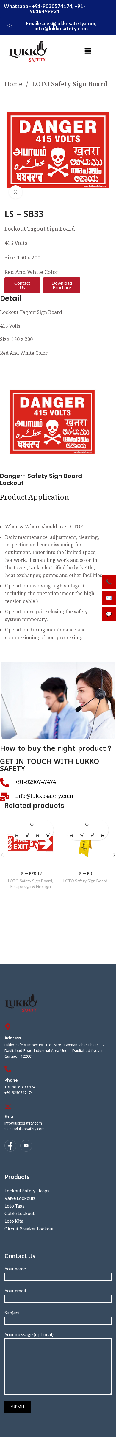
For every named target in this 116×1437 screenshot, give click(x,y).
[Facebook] (10, 1146)
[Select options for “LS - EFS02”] (38, 835)
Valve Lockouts (20, 1198)
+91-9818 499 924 (19, 1087)
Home (14, 85)
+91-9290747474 (18, 1092)
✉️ (109, 598)
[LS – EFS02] (30, 843)
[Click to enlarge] (15, 192)
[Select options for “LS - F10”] (93, 835)
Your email (15, 1290)
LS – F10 (85, 874)
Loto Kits (13, 1221)
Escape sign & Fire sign (30, 886)
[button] (88, 51)
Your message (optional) (29, 1334)
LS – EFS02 (30, 874)
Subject (12, 1312)
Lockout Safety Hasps (26, 1190)
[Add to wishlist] (32, 825)
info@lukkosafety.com (23, 1123)
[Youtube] (26, 1146)
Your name (15, 1268)
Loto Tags (14, 1205)
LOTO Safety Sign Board (69, 85)
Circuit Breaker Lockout (29, 1228)
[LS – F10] (85, 843)
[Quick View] (27, 835)
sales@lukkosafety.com (24, 1129)
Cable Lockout (19, 1213)
